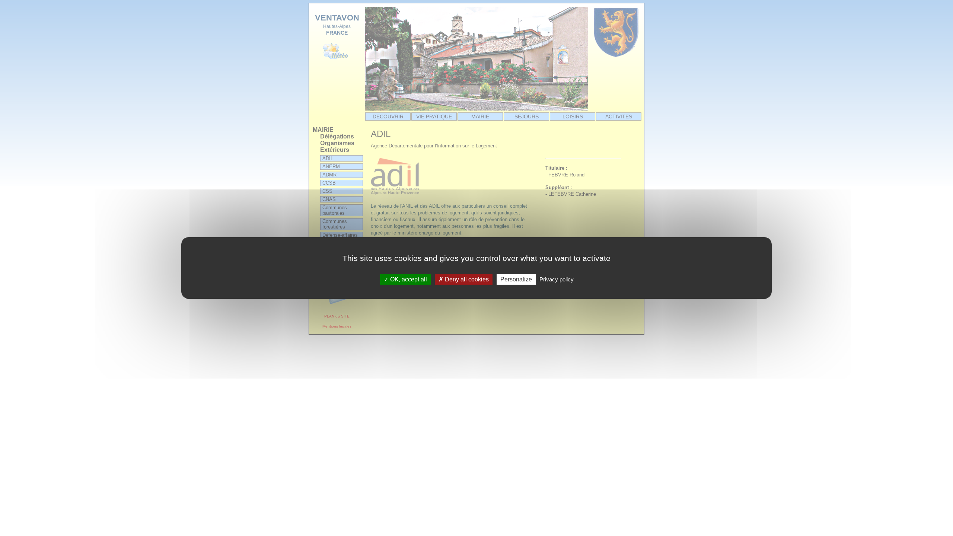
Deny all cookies (466, 279)
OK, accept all (408, 279)
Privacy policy (556, 279)
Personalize (516, 279)
